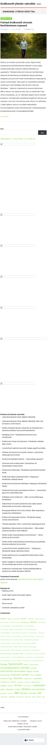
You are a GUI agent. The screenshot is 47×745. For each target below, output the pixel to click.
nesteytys (20, 682)
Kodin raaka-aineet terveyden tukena (16, 595)
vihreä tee (28, 697)
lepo (10, 678)
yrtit (33, 697)
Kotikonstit (4, 29)
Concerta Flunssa (14, 622)
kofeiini (36, 671)
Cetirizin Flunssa (40, 619)
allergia (9, 619)
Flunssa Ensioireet (5, 643)
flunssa (33, 622)
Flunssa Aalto (42, 622)
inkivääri (25, 667)
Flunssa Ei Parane (18, 640)
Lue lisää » (4, 116)
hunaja (3, 664)
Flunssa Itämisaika (16, 650)
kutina (32, 675)
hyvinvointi (15, 664)
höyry (26, 664)
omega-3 (27, 682)
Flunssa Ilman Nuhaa (6, 647)
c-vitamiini (30, 619)
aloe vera (16, 619)
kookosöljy (5, 675)
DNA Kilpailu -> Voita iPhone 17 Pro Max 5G (17, 139)
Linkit (2, 707)
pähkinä (3, 686)
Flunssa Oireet (28, 653)
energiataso (24, 622)
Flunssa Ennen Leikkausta (31, 640)
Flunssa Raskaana (5, 660)
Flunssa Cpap (33, 633)
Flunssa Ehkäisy (16, 636)
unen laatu (32, 693)
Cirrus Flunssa (4, 622)
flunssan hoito (18, 654)
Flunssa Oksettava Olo (18, 657)
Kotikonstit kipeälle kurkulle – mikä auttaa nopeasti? (22, 459)
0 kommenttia (29, 29)
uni (39, 693)
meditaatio (37, 678)
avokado (23, 619)
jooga (33, 668)
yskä (43, 697)
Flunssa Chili (24, 633)
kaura (29, 671)
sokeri (17, 689)
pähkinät (10, 686)
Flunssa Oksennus (5, 657)
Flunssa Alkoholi (18, 629)
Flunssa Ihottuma (16, 643)
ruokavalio (39, 685)
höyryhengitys (33, 664)
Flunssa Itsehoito (5, 650)
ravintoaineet (27, 686)
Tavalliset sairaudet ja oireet (13, 608)
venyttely (11, 697)
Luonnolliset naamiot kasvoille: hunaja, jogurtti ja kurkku (24, 448)
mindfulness (4, 682)
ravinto (18, 685)
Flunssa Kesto (26, 650)
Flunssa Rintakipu (17, 660)
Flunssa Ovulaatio (39, 657)
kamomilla (6, 671)
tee (16, 692)
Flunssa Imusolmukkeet (29, 647)
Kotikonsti (16, 675)
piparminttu (35, 682)
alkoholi (3, 619)
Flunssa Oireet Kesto (39, 653)
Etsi (2, 129)
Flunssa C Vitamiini (5, 636)
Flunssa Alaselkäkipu (17, 626)
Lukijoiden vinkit (8, 599)
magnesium (27, 679)
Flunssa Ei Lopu (39, 636)
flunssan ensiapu (6, 653)
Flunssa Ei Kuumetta (28, 636)
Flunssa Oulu (29, 657)
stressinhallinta (38, 689)
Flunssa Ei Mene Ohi (6, 640)
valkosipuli (3, 697)
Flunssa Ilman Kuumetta (29, 643)
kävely (38, 675)
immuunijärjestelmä (9, 668)
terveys (23, 693)
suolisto (10, 693)
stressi (25, 689)
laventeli (4, 678)
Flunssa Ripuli (27, 660)
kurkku (25, 674)
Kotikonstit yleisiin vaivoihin (17, 3)
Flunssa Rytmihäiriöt (37, 660)
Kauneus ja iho (7, 591)
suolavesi (3, 693)
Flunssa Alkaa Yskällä (6, 629)
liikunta (17, 678)
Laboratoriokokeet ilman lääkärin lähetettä (18, 417)
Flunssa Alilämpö (29, 626)
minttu (13, 682)
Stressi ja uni (6, 18)
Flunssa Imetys (17, 647)
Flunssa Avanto (15, 633)
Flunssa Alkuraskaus (30, 629)
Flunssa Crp (41, 633)
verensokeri (20, 697)
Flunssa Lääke (35, 650)
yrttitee (38, 697)
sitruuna (10, 689)
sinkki (2, 689)
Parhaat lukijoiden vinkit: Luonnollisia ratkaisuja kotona (23, 524)
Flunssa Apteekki (5, 633)
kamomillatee (20, 671)
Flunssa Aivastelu (5, 626)
